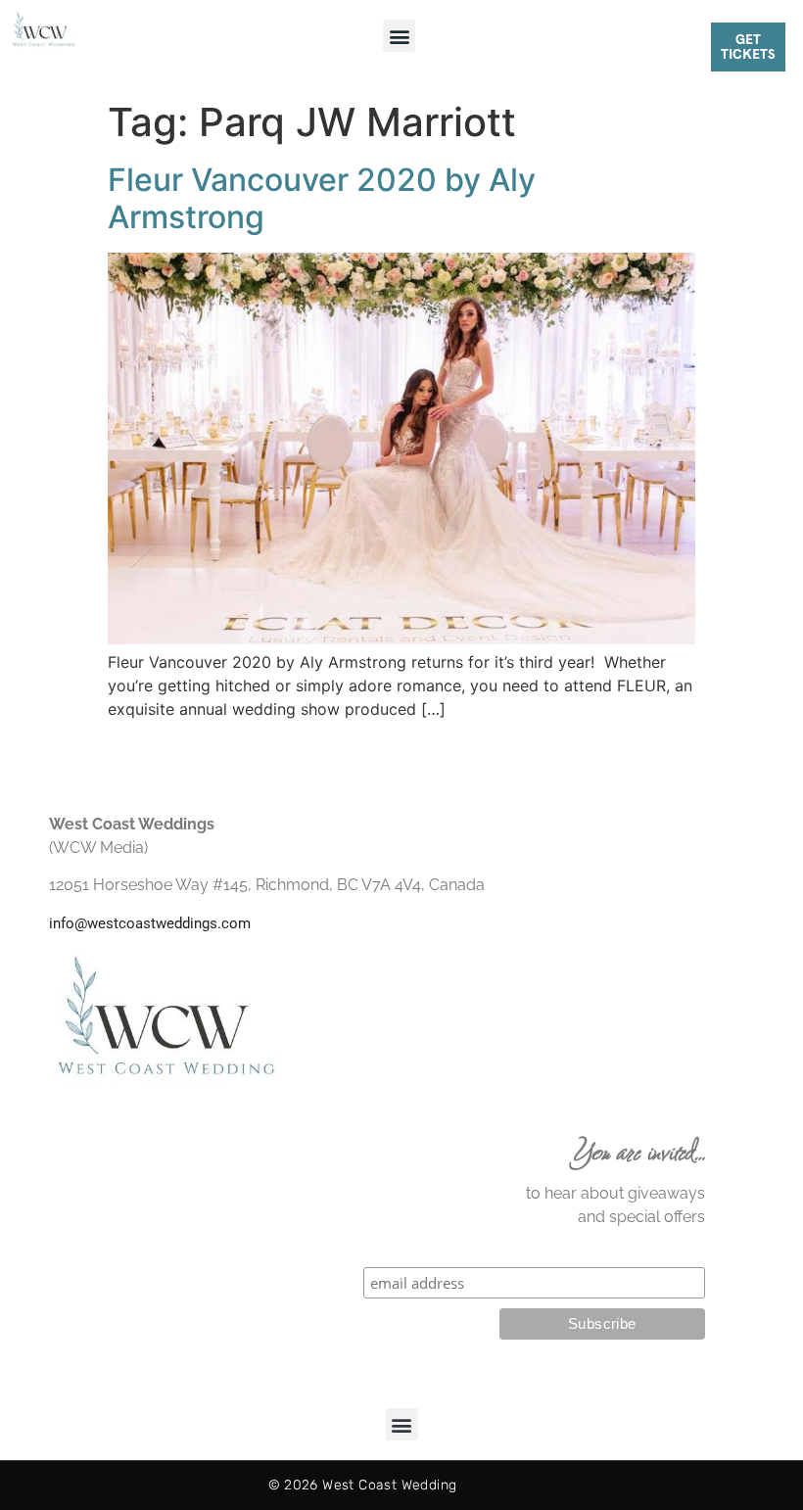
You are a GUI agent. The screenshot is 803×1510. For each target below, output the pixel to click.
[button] (399, 36)
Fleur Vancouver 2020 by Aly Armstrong (322, 198)
